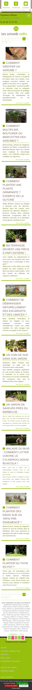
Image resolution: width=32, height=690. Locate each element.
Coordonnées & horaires (10, 661)
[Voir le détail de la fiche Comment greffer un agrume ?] (16, 53)
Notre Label (5, 658)
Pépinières (9, 16)
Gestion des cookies (9, 667)
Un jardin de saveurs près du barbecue (15, 408)
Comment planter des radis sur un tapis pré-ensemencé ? (12, 515)
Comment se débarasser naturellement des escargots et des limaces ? (15, 307)
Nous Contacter (7, 677)
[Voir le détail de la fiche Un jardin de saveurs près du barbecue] (16, 396)
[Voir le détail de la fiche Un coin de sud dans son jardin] (16, 345)
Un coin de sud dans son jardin (15, 356)
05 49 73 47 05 (9, 22)
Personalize (23, 685)
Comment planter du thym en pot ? (15, 563)
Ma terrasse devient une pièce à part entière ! (16, 249)
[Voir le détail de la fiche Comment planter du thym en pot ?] (16, 550)
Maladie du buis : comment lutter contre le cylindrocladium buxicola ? (16, 456)
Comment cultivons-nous (10, 651)
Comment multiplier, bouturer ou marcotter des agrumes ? (14, 133)
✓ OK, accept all (22, 683)
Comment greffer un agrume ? (11, 66)
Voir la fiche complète (22, 103)
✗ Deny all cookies (11, 685)
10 (6, 42)
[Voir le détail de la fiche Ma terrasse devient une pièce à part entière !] (16, 235)
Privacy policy (16, 688)
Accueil (3, 648)
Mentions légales (7, 671)
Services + (5, 654)
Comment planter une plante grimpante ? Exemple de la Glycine (13, 190)
